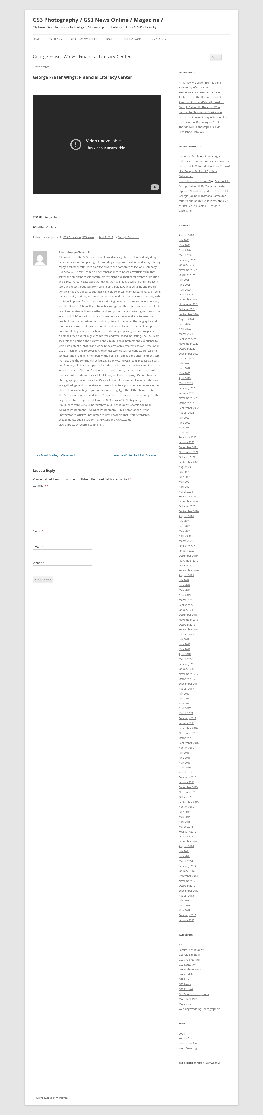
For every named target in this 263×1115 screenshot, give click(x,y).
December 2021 (188, 447)
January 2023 (186, 393)
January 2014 (186, 871)
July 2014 (184, 851)
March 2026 (186, 255)
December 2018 (188, 615)
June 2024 (184, 324)
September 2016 (189, 743)
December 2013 (188, 876)
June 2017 (184, 698)
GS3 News (88, 237)
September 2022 (189, 408)
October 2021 (187, 457)
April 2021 (185, 486)
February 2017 (187, 718)
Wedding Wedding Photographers (199, 1009)
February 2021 (187, 496)
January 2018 (186, 669)
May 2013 (184, 910)
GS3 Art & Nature (189, 959)
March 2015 (186, 826)
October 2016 (187, 738)
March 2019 (186, 600)
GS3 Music (185, 979)
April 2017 (185, 708)
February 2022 (187, 437)
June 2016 (184, 757)
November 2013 (188, 881)
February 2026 (187, 260)
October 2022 (187, 403)
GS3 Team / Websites (84, 39)
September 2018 (189, 629)
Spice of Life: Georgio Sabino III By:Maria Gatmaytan (204, 171)
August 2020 (186, 516)
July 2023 (184, 363)
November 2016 (188, 733)
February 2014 (187, 866)
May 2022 (184, 427)
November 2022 (188, 398)
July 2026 (184, 240)
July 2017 (184, 693)
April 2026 (185, 250)
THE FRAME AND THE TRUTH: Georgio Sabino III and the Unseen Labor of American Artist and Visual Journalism (202, 97)
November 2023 (188, 344)
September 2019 (189, 570)
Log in (182, 1033)
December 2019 (188, 555)
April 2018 (185, 654)
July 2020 (184, 521)
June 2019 (184, 585)
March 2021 (186, 491)
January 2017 (186, 723)
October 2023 (187, 348)
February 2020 (187, 546)
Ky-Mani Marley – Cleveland (54, 455)
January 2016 (186, 782)
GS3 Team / (55, 39)
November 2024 (188, 304)
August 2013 (186, 895)
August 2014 (186, 846)
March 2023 (186, 383)
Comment (41, 485)
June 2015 (184, 812)
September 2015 (189, 802)
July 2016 (184, 752)
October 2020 (187, 506)
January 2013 (186, 920)
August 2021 (186, 467)
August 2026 (186, 235)
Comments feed (188, 1043)
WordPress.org (188, 1048)
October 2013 (187, 886)
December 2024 (188, 299)
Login (109, 39)
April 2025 (185, 289)
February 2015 (187, 831)
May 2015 (184, 817)
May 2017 (184, 703)
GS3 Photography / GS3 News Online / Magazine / (98, 19)
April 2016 (185, 767)
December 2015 (188, 787)
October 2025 (187, 275)
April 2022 (185, 432)
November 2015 (188, 792)
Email (38, 547)
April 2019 (185, 595)
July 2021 (184, 472)
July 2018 (184, 639)
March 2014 (186, 861)
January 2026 (186, 265)
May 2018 (184, 649)
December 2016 (188, 728)
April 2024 (185, 329)
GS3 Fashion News (190, 969)
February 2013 (187, 915)
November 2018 (188, 619)
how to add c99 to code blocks (197, 166)
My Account (159, 39)
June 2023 (184, 368)
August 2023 (186, 358)
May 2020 (184, 531)
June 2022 (184, 422)
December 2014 (188, 841)
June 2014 (184, 856)
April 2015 (185, 821)
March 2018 (186, 659)
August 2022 (186, 413)
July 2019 (184, 580)
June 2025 (184, 284)
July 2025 (184, 279)
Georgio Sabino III (128, 237)
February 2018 (187, 664)
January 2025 (186, 294)
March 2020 (186, 541)
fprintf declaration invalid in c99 (198, 201)
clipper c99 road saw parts (194, 191)
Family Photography (191, 950)
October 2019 (187, 565)
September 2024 (189, 314)
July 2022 (184, 417)
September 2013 (189, 890)
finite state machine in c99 (195, 181)
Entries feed (186, 1038)
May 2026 (184, 245)
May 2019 (184, 590)
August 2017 (186, 688)
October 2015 (187, 797)
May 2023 (184, 373)
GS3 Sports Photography (194, 994)
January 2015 (186, 836)
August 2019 (186, 575)
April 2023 (185, 378)
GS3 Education (72, 237)
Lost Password (132, 39)
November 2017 (188, 674)
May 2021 (184, 481)
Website (38, 563)
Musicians (185, 1004)
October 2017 (187, 679)
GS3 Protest (186, 989)
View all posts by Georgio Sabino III (81, 424)
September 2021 (189, 462)
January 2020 (186, 550)
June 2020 (184, 526)
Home (36, 39)
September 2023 (189, 353)
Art (180, 945)
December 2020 (188, 501)
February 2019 (187, 605)
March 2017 (186, 713)
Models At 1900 (188, 999)
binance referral (188, 156)
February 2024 (187, 339)
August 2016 (186, 748)
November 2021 (188, 452)
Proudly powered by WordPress (51, 1097)
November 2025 (188, 270)
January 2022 (186, 442)
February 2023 (187, 388)
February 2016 (187, 777)
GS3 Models (186, 974)
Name (38, 531)
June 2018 (184, 644)
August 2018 (186, 634)
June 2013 (184, 905)
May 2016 (184, 762)
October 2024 (187, 309)
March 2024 (186, 334)
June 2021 (184, 477)
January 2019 (186, 610)
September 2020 (189, 511)
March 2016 (186, 772)
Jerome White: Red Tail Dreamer (137, 455)
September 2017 (189, 684)
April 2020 (185, 536)
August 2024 (186, 319)
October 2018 (187, 624)
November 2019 (188, 560)
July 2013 (184, 900)
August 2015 (186, 807)
